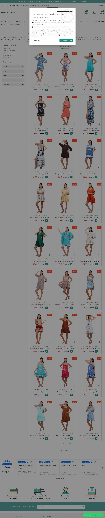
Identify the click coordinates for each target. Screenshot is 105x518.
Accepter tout (67, 41)
